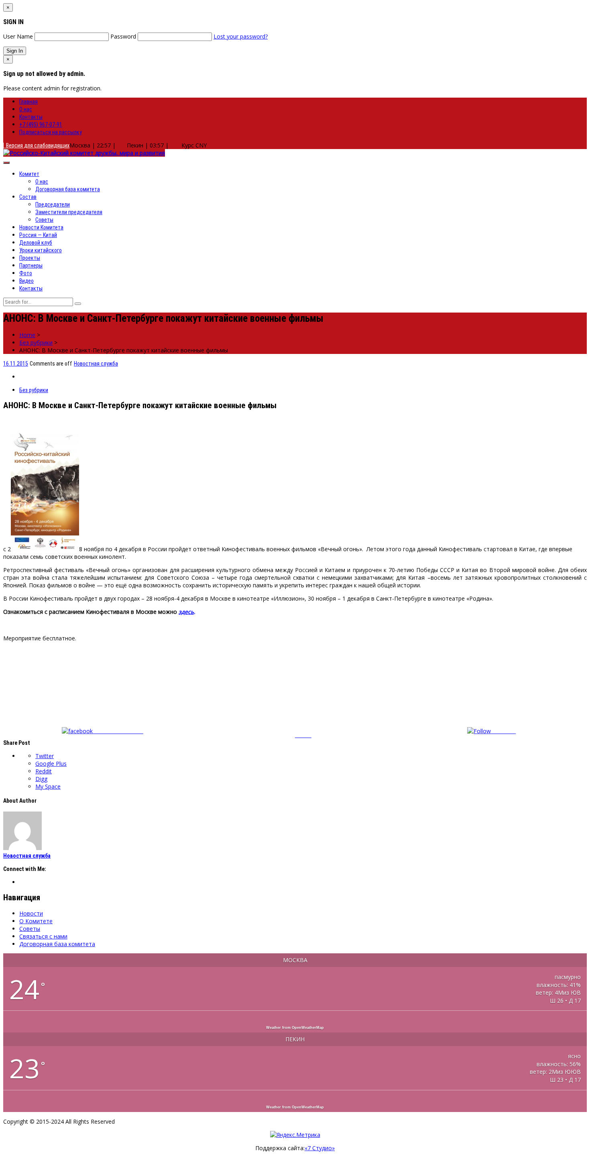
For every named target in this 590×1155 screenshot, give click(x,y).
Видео (26, 281)
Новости (31, 913)
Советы (44, 220)
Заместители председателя (68, 212)
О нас (25, 109)
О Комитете (36, 921)
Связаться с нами (43, 936)
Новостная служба (96, 363)
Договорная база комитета (67, 189)
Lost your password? (241, 36)
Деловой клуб (35, 242)
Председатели (52, 204)
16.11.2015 (15, 363)
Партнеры (31, 265)
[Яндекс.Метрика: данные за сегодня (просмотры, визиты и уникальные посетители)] (295, 1135)
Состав (28, 197)
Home (27, 335)
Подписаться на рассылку (50, 132)
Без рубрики (36, 342)
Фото (25, 273)
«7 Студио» (320, 1148)
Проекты (29, 258)
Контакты (31, 117)
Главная (28, 101)
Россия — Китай (38, 235)
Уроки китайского (40, 250)
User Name (18, 36)
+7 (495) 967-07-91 (40, 124)
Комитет (29, 174)
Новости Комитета (41, 227)
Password (123, 36)
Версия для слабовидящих (36, 145)
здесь (186, 611)
